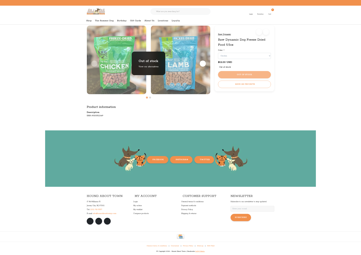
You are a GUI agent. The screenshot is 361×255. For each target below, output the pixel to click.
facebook (158, 160)
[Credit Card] (180, 236)
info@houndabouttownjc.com (104, 213)
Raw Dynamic (224, 34)
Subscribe (241, 217)
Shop (89, 20)
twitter (205, 160)
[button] (259, 32)
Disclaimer (175, 246)
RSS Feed (210, 246)
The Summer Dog (104, 20)
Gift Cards (135, 20)
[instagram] (98, 221)
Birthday (122, 20)
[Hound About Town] (96, 11)
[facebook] (90, 221)
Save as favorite (245, 84)
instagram (182, 160)
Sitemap (200, 246)
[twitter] (107, 221)
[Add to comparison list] (266, 32)
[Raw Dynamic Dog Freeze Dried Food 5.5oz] (116, 60)
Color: (221, 50)
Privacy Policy (188, 246)
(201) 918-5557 (96, 209)
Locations (163, 20)
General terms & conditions (157, 246)
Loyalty (176, 20)
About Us (149, 20)
